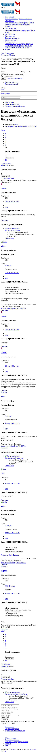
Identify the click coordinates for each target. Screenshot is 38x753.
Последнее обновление (21, 126)
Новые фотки (23, 23)
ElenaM (4, 188)
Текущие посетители (12, 38)
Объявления (9, 238)
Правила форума (18, 46)
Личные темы (10, 34)
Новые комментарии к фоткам (19, 23)
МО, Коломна (10, 586)
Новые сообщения (11, 19)
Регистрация (5, 93)
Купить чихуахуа (11, 40)
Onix (2, 473)
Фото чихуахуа (10, 28)
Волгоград (14, 458)
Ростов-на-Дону (16, 694)
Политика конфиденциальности (16, 742)
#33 (6, 207)
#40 (6, 599)
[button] (3, 7)
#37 (6, 429)
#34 (6, 278)
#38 (6, 489)
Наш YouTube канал (21, 48)
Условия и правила (12, 740)
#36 (6, 371)
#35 (6, 335)
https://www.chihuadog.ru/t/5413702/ (13, 308)
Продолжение (6, 163)
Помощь (8, 744)
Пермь (12, 230)
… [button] (6, 147)
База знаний (9, 17)
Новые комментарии (22, 30)
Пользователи (10, 36)
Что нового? (9, 21)
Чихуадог (8, 265)
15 (6, 160)
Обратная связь (10, 738)
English (7, 49)
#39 (6, 538)
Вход (2, 90)
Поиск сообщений (25, 19)
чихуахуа (33, 749)
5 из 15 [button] (11, 165)
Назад (3, 130)
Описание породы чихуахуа (15, 44)
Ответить (4, 220)
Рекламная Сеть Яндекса (10, 555)
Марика (4, 571)
